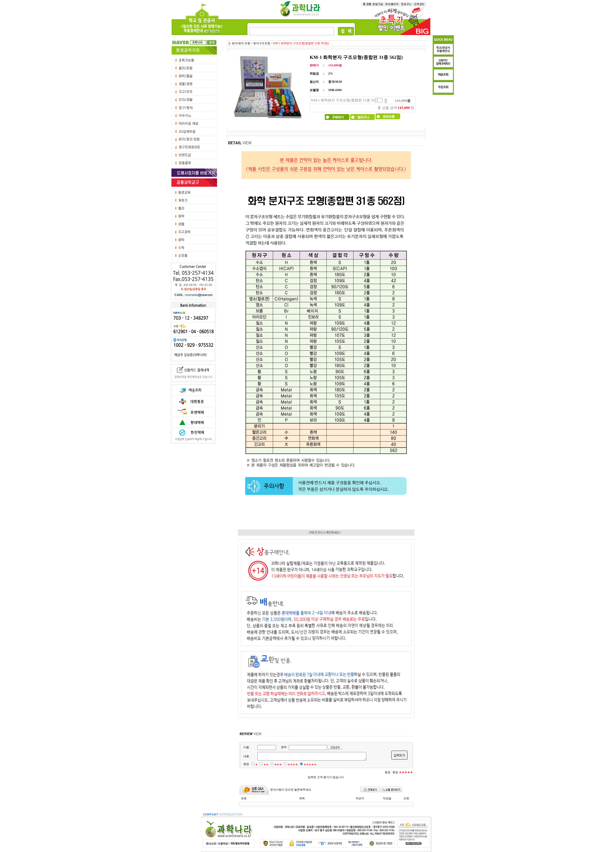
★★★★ (293, 764)
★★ (266, 764)
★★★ (278, 764)
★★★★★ (310, 764)
